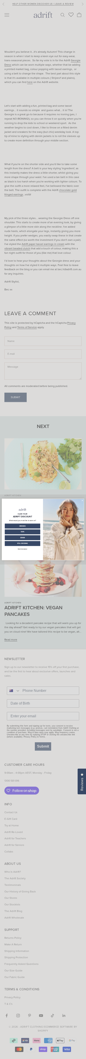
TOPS (22, 532)
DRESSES (22, 526)
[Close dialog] (82, 500)
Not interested (22, 549)
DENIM (22, 538)
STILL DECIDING (22, 544)
